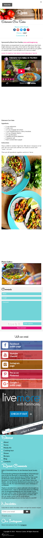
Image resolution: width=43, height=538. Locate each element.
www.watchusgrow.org (30, 42)
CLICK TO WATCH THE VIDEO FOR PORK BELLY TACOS (19, 53)
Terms (6, 445)
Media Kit (7, 448)
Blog (5, 459)
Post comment (21, 328)
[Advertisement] (22, 105)
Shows (6, 453)
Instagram (23, 525)
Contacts (7, 461)
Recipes (7, 456)
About (6, 442)
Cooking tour (9, 450)
